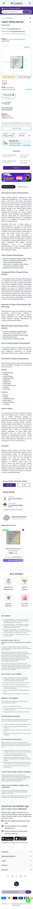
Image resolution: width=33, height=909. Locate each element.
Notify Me (15, 128)
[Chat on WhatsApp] (28, 900)
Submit (28, 892)
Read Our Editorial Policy (18, 518)
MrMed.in (8, 903)
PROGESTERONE (6, 110)
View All (15, 168)
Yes (10, 485)
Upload (25, 11)
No (25, 485)
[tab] (4, 82)
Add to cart (14, 560)
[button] (3, 3)
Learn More (26, 145)
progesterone (5, 25)
